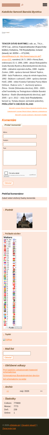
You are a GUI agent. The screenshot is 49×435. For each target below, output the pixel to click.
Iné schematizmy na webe (14, 379)
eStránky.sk (15, 425)
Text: (4, 148)
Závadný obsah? (28, 425)
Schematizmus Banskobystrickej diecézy (21, 376)
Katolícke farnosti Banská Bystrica (21, 11)
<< (8, 391)
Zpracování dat (9, 428)
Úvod (3, 32)
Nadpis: (5, 140)
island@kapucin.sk (10, 56)
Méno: (5, 132)
